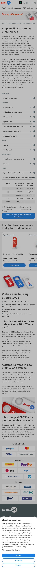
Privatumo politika (8, 550)
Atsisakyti (18, 560)
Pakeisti (18, 565)
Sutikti (18, 555)
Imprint (17, 550)
